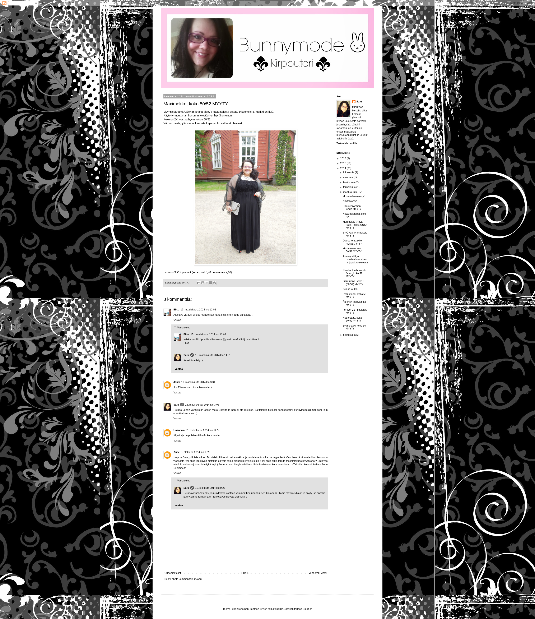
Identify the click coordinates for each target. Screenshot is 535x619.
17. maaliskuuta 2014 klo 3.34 (198, 382)
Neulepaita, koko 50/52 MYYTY (352, 319)
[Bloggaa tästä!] (203, 283)
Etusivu (245, 573)
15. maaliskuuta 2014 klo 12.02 (198, 309)
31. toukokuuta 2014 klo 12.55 (203, 430)
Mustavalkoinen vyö (354, 196)
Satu (186, 355)
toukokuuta (349, 187)
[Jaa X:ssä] (207, 283)
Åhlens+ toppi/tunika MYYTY (354, 303)
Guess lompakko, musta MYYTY (352, 242)
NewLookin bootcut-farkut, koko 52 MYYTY (354, 273)
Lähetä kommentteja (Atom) (186, 579)
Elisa (176, 309)
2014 (343, 168)
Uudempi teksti (172, 573)
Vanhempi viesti (318, 573)
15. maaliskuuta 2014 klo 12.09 (208, 334)
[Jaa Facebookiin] (211, 283)
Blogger (307, 609)
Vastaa (177, 320)
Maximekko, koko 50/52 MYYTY (352, 250)
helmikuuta (349, 334)
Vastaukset (183, 327)
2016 (343, 158)
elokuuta (348, 177)
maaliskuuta (350, 192)
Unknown (179, 430)
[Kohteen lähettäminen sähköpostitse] (199, 283)
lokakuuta (349, 172)
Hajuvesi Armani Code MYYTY (352, 208)
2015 (343, 163)
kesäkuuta (349, 182)
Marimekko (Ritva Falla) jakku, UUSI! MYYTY (355, 224)
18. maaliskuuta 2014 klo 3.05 (202, 404)
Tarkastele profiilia (346, 143)
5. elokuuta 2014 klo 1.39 (195, 452)
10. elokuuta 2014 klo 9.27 (210, 487)
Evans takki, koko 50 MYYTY (354, 327)
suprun (279, 609)
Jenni (176, 382)
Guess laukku (350, 289)
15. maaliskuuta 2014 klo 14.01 (213, 355)
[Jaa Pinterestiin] (215, 283)
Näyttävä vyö (350, 201)
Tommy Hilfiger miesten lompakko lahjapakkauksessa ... (355, 261)
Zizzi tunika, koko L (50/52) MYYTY (353, 283)
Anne (176, 452)
